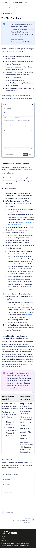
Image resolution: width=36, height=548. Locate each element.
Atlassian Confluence (7, 545)
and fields (16, 279)
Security (3, 540)
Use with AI (7, 13)
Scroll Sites (25, 543)
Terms (3, 536)
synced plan (28, 169)
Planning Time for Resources (16, 8)
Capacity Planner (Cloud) (20, 3)
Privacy (3, 538)
